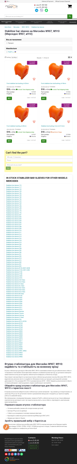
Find (8, 168)
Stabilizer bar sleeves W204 (14, 335)
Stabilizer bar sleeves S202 (14, 297)
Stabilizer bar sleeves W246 (14, 349)
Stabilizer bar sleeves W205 (14, 337)
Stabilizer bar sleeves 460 (13, 262)
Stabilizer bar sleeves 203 (13, 219)
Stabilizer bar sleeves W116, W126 (16, 321)
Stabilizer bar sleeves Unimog (15, 315)
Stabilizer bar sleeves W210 (14, 339)
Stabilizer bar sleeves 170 (13, 211)
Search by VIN (33, 448)
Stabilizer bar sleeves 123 (13, 189)
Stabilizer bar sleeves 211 (13, 232)
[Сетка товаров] (69, 57)
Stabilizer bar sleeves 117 (13, 187)
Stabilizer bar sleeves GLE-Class (15, 288)
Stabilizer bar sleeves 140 (13, 197)
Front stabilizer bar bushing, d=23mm (18, 83)
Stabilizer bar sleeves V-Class (15, 317)
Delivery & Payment (47, 1)
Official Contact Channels (62, 1)
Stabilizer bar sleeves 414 (13, 258)
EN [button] (7, 1)
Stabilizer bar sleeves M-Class (15, 293)
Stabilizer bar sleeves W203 (14, 333)
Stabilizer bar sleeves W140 (14, 325)
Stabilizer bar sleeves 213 (13, 236)
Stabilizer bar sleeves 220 (13, 244)
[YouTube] (6, 454)
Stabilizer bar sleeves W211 (14, 341)
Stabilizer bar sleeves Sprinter (15, 311)
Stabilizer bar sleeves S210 (14, 305)
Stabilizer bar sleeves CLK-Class (15, 280)
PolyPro (11, 52)
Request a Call (33, 445)
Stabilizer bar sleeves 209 (13, 228)
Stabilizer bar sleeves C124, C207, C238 (18, 270)
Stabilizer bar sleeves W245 (14, 347)
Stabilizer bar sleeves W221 (14, 345)
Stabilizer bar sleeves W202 (14, 331)
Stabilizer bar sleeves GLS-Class (15, 291)
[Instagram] (12, 454)
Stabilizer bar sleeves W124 (14, 323)
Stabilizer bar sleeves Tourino (15, 313)
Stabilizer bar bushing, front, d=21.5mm (53, 126)
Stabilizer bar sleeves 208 (13, 226)
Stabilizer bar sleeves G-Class (15, 284)
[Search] (69, 16)
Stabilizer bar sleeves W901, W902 (16, 351)
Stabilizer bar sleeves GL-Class (15, 286)
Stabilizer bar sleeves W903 (14, 353)
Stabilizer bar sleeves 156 (13, 199)
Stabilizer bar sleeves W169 (14, 329)
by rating (14, 57)
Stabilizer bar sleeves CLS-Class (15, 282)
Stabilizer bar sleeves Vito (14, 319)
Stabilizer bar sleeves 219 (13, 242)
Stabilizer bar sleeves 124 (13, 191)
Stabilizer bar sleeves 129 (13, 195)
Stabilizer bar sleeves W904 (14, 355)
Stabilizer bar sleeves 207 (13, 224)
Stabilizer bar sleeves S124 (14, 295)
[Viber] (41, 10)
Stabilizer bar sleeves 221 (13, 246)
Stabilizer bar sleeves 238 (13, 248)
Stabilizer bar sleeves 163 (13, 201)
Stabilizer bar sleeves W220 (14, 343)
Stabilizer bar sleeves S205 (14, 303)
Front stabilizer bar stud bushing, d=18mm (53, 83)
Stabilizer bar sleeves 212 (13, 234)
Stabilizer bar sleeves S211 (14, 307)
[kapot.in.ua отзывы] (12, 459)
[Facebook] (9, 454)
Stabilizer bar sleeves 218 (13, 240)
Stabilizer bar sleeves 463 (13, 266)
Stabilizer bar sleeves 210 (13, 230)
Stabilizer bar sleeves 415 (13, 260)
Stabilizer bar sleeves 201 (13, 215)
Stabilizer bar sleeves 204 (13, 221)
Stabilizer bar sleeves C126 (14, 272)
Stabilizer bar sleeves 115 (13, 185)
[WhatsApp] (46, 10)
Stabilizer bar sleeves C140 (14, 274)
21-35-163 (41, 5)
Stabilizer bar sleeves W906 (14, 357)
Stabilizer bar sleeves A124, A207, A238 (18, 268)
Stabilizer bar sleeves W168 (14, 327)
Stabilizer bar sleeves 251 (13, 254)
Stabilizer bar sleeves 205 (13, 223)
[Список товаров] (71, 57)
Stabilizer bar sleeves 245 (13, 250)
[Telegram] (36, 10)
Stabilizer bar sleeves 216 (13, 238)
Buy (9, 98)
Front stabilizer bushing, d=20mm (16, 126)
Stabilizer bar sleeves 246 (13, 252)
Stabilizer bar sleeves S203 (14, 299)
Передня (11, 43)
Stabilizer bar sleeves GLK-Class (15, 290)
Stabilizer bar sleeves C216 (14, 278)
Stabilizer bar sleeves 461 (13, 264)
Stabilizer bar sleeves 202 (13, 217)
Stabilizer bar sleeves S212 (14, 309)
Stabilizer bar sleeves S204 (14, 301)
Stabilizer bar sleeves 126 (13, 193)
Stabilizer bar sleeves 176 (13, 213)
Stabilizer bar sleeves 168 (13, 207)
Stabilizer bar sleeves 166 (13, 205)
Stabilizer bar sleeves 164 (13, 203)
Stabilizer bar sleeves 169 (13, 209)
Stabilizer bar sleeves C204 (14, 276)
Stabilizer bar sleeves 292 (13, 256)
